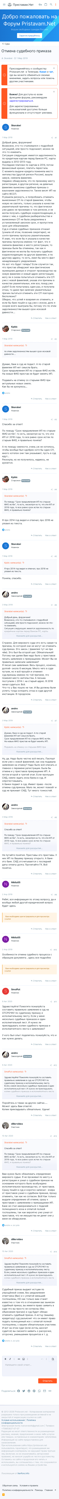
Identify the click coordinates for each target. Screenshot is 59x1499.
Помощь (39, 1490)
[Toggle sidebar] (56, 4)
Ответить (37, 318)
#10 (55, 950)
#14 (55, 1252)
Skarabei (8, 58)
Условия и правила (29, 1485)
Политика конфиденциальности (17, 1490)
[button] (4, 4)
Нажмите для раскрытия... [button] (29, 636)
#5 (56, 556)
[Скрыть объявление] (53, 68)
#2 (56, 339)
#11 (55, 1002)
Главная (49, 1490)
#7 (56, 721)
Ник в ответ (50, 318)
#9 (56, 894)
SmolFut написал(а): (14, 1071)
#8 (56, 817)
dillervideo (17, 1123)
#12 (55, 1065)
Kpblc (14, 326)
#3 (56, 419)
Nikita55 (15, 882)
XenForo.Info (23, 1473)
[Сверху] (55, 1490)
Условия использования (13, 1420)
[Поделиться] (52, 137)
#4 (56, 489)
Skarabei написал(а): (14, 345)
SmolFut (15, 989)
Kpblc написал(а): (12, 562)
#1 (56, 138)
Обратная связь (10, 1485)
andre (14, 592)
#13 (55, 1136)
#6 (56, 605)
